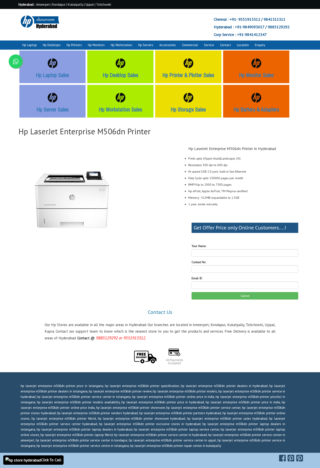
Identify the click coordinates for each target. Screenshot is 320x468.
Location (243, 45)
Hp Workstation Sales (120, 109)
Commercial (190, 45)
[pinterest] (291, 458)
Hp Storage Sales (188, 109)
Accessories (167, 45)
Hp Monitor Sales (256, 75)
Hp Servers (145, 45)
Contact (225, 45)
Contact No (199, 262)
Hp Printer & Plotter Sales (188, 75)
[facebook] (282, 458)
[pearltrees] (299, 458)
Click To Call (51, 459)
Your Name (199, 246)
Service (209, 45)
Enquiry (260, 45)
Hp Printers (74, 45)
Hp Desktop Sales (120, 75)
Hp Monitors (96, 45)
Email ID (197, 278)
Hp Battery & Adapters (256, 109)
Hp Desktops (52, 45)
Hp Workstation (121, 45)
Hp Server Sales (53, 109)
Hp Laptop (29, 45)
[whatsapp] (16, 61)
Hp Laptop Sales (52, 75)
